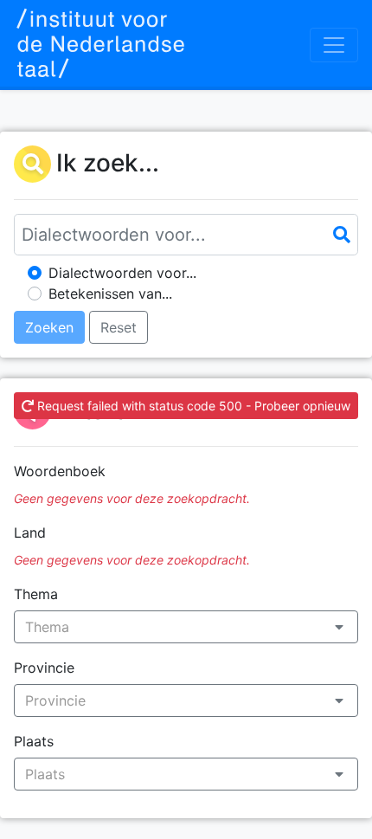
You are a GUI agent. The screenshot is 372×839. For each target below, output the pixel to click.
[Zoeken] (341, 235)
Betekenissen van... (110, 293)
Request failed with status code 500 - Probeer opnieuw (192, 405)
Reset (118, 327)
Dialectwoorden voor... (122, 272)
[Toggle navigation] (334, 45)
